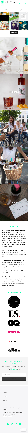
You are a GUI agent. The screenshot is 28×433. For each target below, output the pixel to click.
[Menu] (25, 3)
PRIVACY (5, 396)
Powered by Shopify (18, 428)
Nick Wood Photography (12, 412)
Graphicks (10, 415)
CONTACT (5, 392)
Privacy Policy (14, 369)
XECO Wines (11, 428)
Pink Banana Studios (13, 414)
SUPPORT (5, 400)
